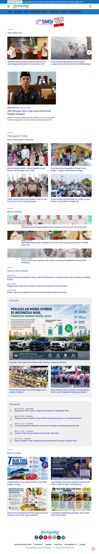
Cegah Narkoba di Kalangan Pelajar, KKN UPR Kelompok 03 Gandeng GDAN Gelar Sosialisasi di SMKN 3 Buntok (49, 278)
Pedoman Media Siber (23, 544)
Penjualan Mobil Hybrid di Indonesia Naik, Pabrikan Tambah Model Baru (38, 362)
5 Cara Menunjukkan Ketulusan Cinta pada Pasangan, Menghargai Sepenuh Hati (47, 426)
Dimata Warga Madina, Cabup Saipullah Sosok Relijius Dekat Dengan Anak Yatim (26, 169)
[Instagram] (50, 537)
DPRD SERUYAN (13, 108)
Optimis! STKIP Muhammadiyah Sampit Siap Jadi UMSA (37, 433)
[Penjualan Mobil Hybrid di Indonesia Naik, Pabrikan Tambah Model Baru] (49, 332)
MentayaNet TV (71, 544)
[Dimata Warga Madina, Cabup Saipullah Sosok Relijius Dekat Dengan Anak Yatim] (27, 154)
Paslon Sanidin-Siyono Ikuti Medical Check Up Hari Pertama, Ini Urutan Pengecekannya (27, 200)
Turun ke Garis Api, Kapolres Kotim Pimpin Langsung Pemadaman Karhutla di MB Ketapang (27, 63)
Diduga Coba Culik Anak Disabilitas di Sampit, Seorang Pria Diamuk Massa (37, 286)
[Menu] (9, 6)
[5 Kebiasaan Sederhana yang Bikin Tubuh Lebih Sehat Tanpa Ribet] (71, 499)
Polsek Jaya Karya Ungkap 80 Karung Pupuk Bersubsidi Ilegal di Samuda (36, 292)
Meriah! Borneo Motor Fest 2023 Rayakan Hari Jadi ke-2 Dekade (27, 391)
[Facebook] (36, 537)
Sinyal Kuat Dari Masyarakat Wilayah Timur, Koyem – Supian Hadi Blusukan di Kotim (68, 169)
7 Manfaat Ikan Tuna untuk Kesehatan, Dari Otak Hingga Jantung (27, 483)
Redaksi (48, 544)
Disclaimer (38, 544)
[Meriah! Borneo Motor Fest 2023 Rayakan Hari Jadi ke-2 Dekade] (28, 377)
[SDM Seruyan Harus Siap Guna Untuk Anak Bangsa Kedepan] (31, 88)
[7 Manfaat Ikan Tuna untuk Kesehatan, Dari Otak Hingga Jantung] (27, 468)
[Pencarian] (90, 6)
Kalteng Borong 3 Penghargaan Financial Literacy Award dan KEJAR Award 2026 (53, 227)
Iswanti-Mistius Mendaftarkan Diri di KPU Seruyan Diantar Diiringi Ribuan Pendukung (70, 200)
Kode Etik (58, 544)
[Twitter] (41, 537)
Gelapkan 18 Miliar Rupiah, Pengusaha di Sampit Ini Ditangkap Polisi (42, 411)
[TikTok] (59, 537)
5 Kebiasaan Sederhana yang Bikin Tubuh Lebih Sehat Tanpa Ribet (70, 514)
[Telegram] (63, 537)
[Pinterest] (45, 537)
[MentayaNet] (20, 6)
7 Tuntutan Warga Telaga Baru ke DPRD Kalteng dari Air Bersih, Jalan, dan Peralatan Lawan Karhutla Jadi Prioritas (70, 64)
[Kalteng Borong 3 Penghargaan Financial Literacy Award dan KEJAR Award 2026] (49, 219)
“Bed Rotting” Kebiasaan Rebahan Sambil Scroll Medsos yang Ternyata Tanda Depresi (70, 483)
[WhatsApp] (54, 537)
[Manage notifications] (93, 549)
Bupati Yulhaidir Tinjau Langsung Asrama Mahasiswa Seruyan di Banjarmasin (46, 441)
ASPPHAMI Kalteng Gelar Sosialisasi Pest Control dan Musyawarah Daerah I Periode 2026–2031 (54, 244)
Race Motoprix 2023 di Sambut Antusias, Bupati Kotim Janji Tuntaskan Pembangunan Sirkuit (70, 391)
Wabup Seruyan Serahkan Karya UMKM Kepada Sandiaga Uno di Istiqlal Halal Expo (48, 418)
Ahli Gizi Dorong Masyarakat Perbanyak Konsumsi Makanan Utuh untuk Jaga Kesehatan (27, 514)
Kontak (82, 544)
